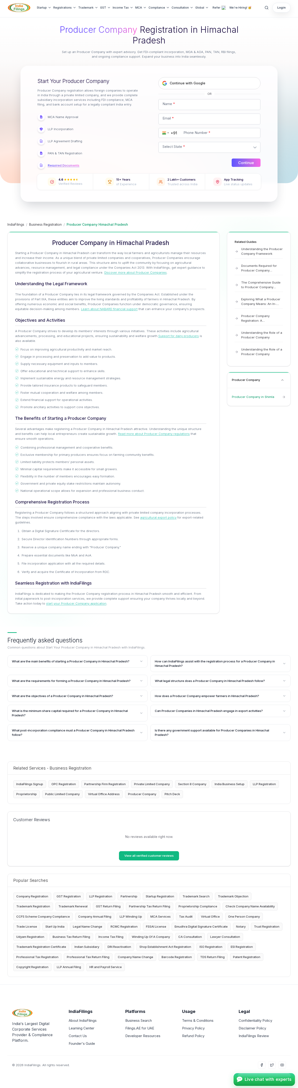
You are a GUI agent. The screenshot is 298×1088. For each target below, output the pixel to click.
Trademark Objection (233, 896)
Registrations (62, 7)
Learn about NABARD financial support (109, 309)
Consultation (180, 7)
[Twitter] (272, 1065)
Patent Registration (246, 957)
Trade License (26, 926)
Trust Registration (266, 926)
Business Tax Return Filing (71, 937)
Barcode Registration (177, 957)
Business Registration (45, 224)
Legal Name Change (87, 926)
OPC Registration (63, 784)
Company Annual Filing (94, 916)
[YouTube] (282, 1065)
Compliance (157, 7)
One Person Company (244, 916)
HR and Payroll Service (105, 967)
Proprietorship (26, 794)
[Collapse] (282, 380)
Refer (216, 7)
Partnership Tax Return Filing (149, 906)
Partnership (129, 896)
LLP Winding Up (131, 916)
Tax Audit (186, 916)
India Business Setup (229, 784)
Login (281, 7)
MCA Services (160, 916)
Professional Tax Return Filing (88, 957)
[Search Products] (267, 8)
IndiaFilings (15, 224)
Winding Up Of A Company (151, 937)
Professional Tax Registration (37, 957)
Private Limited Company (152, 784)
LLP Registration (264, 784)
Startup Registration (160, 896)
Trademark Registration (33, 906)
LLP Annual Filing (69, 967)
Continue (246, 162)
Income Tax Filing (110, 937)
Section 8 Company (192, 784)
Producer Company (142, 794)
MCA (138, 7)
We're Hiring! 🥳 (240, 7)
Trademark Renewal (73, 906)
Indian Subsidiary (86, 947)
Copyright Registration (32, 967)
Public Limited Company (62, 794)
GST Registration (69, 896)
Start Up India (54, 926)
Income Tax (121, 7)
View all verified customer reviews (149, 855)
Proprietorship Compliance (198, 906)
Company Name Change (135, 957)
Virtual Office (210, 916)
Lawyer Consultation (225, 937)
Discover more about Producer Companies (135, 272)
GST (103, 7)
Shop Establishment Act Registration (165, 947)
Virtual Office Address (104, 794)
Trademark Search (196, 896)
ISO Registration (211, 947)
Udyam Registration (30, 937)
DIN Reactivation (119, 947)
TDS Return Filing (212, 957)
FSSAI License (156, 926)
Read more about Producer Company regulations (154, 434)
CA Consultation (190, 937)
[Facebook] (261, 1065)
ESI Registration (242, 947)
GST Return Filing (108, 906)
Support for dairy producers (178, 336)
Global (199, 7)
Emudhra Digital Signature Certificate (201, 926)
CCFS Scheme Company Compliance (43, 916)
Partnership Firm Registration (105, 784)
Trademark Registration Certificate (41, 947)
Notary (241, 926)
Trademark (86, 7)
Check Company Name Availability (250, 906)
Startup (42, 7)
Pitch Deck (172, 794)
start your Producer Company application (76, 603)
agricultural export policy (158, 517)
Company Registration (32, 896)
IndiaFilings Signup (29, 784)
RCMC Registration (124, 926)
